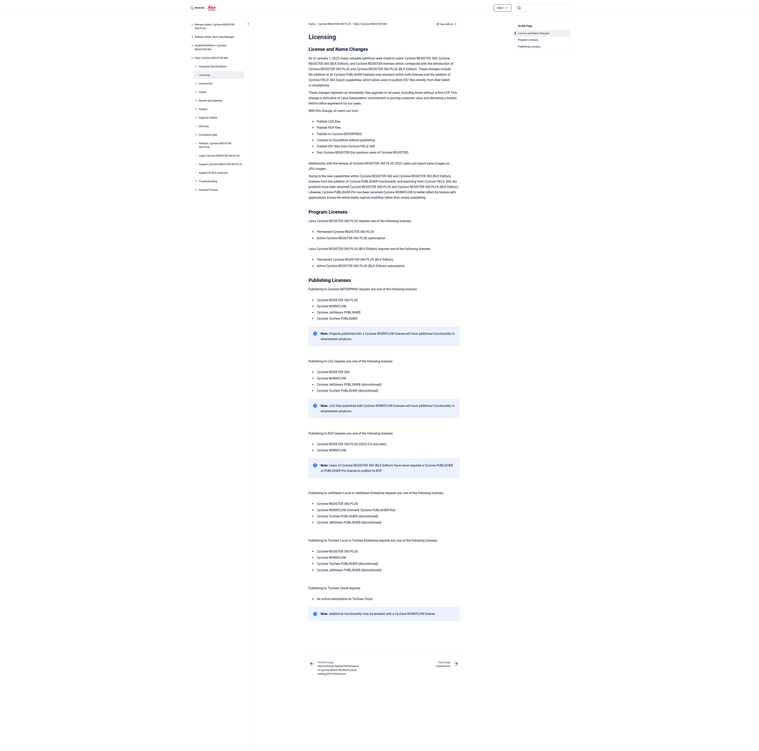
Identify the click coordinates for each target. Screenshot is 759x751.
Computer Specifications (212, 66)
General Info (206, 83)
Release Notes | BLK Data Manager (214, 36)
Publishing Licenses (529, 46)
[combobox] (542, 8)
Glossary (204, 126)
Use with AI (446, 24)
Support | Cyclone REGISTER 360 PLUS (220, 164)
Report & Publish (208, 117)
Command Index (208, 134)
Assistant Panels (208, 189)
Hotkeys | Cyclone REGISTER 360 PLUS (215, 145)
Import (202, 92)
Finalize (203, 109)
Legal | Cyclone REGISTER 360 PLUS (219, 155)
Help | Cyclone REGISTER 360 (211, 57)
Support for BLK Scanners (213, 172)
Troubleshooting (208, 181)
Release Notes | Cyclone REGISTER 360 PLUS (214, 26)
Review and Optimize (210, 100)
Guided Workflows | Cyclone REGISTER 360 (210, 47)
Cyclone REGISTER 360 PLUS (334, 23)
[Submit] (519, 8)
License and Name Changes (533, 33)
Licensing (204, 75)
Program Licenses (528, 39)
